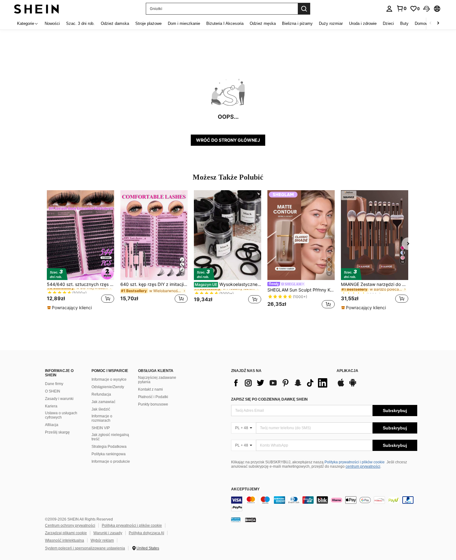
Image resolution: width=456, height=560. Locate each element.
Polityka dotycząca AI (146, 533)
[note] (70, 308)
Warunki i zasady (107, 533)
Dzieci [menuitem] (388, 23)
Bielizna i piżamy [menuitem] (297, 23)
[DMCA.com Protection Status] (250, 519)
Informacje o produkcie (111, 461)
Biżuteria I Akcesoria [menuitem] (225, 23)
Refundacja (101, 394)
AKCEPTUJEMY (245, 489)
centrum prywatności (363, 466)
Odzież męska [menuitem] (263, 23)
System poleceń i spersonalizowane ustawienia (85, 548)
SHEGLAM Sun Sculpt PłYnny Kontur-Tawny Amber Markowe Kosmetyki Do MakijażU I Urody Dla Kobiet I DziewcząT (301, 289)
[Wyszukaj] (304, 9)
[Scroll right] (438, 23)
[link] (401, 8)
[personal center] (389, 8)
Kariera (51, 406)
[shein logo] (36, 8)
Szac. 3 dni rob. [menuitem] (80, 23)
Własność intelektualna (64, 540)
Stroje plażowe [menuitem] (148, 23)
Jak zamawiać (103, 402)
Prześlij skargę (57, 432)
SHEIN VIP (101, 428)
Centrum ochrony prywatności (70, 525)
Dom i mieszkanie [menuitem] (184, 23)
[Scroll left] (430, 23)
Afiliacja (51, 425)
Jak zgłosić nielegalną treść (110, 437)
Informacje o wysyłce (109, 379)
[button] (426, 8)
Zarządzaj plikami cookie (66, 533)
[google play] (352, 385)
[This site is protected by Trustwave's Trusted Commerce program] (235, 519)
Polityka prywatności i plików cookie (354, 462)
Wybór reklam (102, 540)
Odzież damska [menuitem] (115, 23)
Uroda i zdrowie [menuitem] (363, 23)
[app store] (341, 385)
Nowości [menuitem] (52, 23)
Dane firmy (54, 384)
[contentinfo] (324, 503)
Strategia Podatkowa (109, 446)
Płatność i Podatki (153, 397)
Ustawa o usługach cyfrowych (61, 415)
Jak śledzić (101, 409)
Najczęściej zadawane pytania (157, 379)
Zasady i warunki (59, 399)
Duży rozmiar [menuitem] (331, 23)
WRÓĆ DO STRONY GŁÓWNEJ (228, 140)
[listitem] (80, 250)
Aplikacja (347, 371)
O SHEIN (52, 391)
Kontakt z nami (150, 389)
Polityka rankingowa (109, 454)
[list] (280, 383)
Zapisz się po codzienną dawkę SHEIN (269, 399)
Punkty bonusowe (153, 404)
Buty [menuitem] (404, 23)
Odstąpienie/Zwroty (108, 387)
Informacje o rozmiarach (102, 418)
